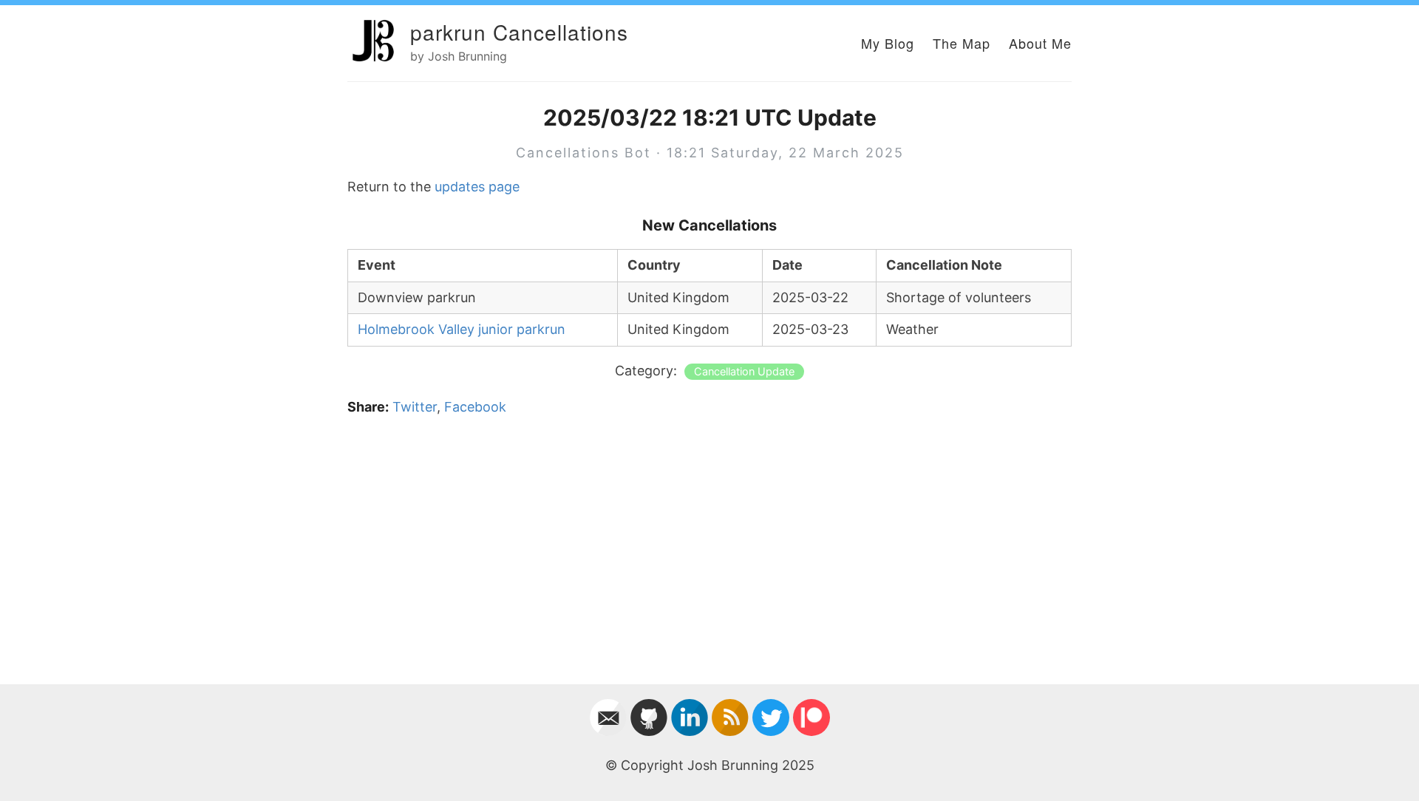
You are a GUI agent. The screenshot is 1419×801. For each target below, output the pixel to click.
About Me (1040, 42)
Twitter (414, 407)
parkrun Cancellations (519, 32)
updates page (477, 186)
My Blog (887, 42)
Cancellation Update (744, 371)
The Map (961, 42)
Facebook (475, 407)
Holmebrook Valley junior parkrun (461, 329)
